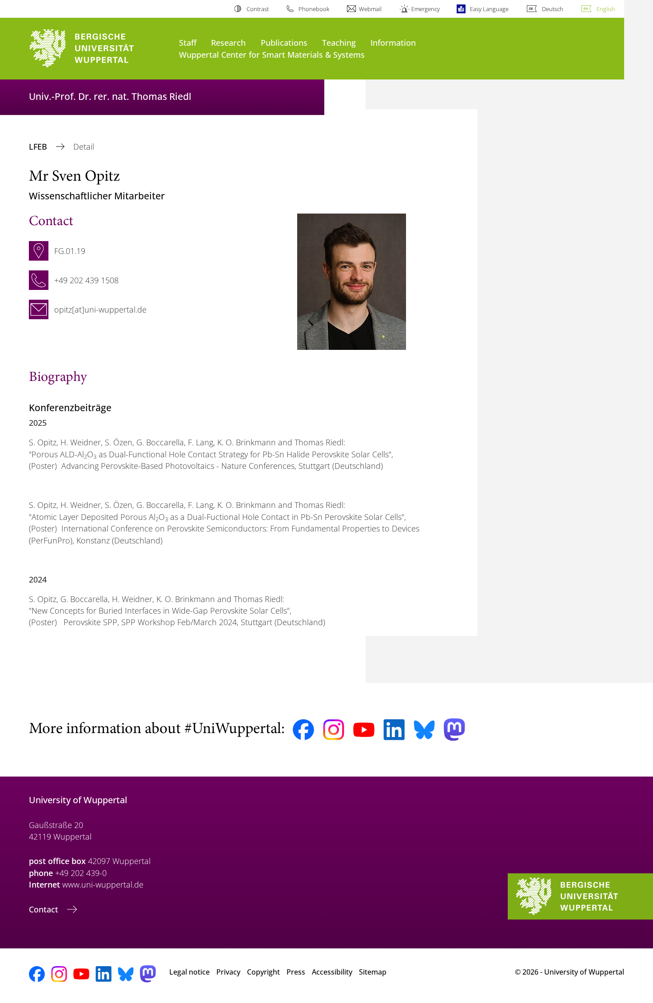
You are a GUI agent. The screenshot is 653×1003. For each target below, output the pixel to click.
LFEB (39, 146)
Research (228, 42)
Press (296, 972)
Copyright (263, 972)
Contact (44, 909)
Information (393, 42)
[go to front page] (99, 48)
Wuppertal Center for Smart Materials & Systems (272, 54)
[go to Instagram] (333, 730)
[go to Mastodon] (454, 729)
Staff (188, 42)
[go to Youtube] (363, 729)
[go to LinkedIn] (394, 729)
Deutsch (552, 9)
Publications (284, 42)
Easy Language (489, 9)
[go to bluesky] (424, 729)
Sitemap (372, 972)
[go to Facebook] (303, 730)
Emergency (425, 9)
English (606, 9)
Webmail (370, 9)
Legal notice (189, 972)
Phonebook (314, 9)
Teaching (339, 42)
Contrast (257, 9)
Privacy (228, 972)
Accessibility (332, 972)
